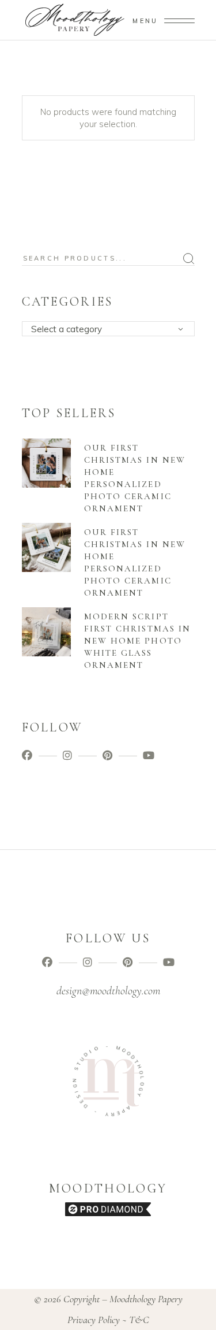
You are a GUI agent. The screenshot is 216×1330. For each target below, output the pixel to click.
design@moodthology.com (108, 991)
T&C (139, 1319)
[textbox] (112, 329)
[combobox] (108, 328)
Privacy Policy (93, 1319)
